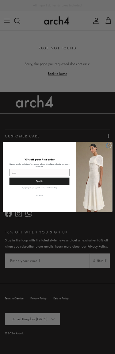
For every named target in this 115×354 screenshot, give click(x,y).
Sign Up (39, 181)
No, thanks (39, 195)
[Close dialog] (108, 145)
